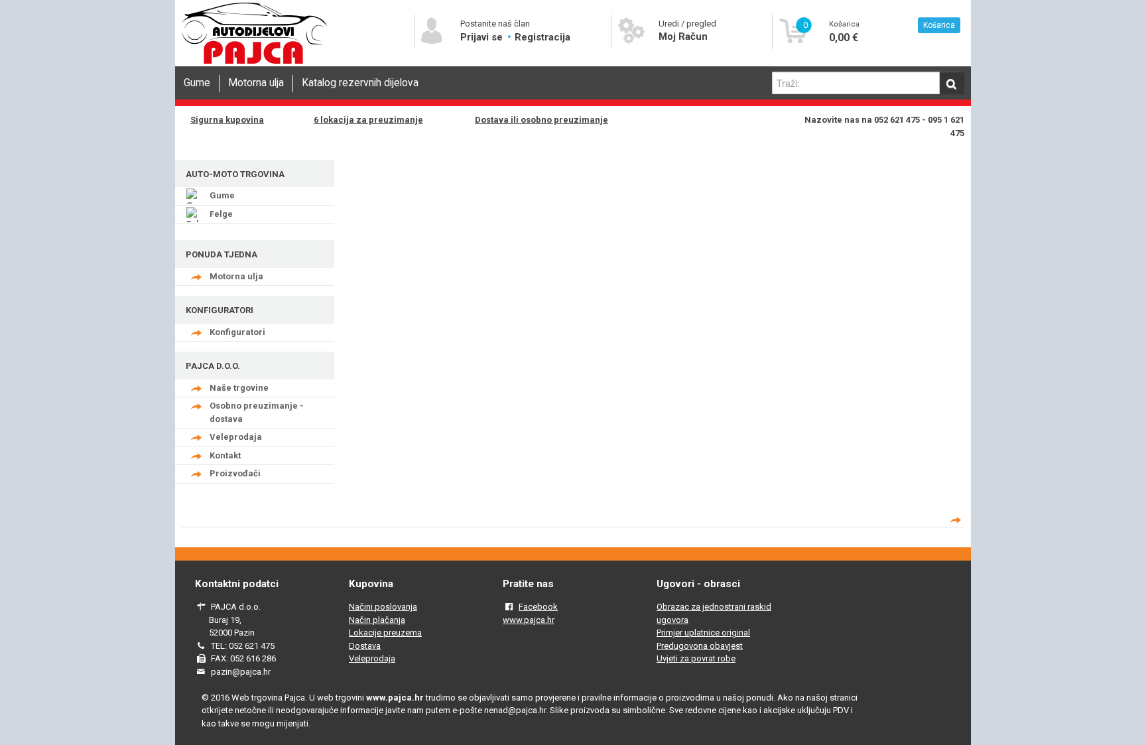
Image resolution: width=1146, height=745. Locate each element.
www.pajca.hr (528, 620)
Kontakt (225, 455)
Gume (197, 83)
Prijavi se (482, 37)
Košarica (939, 25)
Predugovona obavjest (700, 646)
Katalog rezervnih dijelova (360, 83)
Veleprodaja (236, 437)
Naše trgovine (239, 388)
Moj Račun (683, 36)
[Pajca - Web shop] (254, 64)
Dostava (365, 646)
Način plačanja (377, 620)
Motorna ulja (256, 83)
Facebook (538, 607)
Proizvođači (235, 473)
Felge (221, 214)
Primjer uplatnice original (703, 633)
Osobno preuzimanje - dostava (257, 412)
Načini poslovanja (383, 607)
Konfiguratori (237, 332)
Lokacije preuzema (385, 633)
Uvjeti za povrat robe (696, 658)
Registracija (542, 37)
